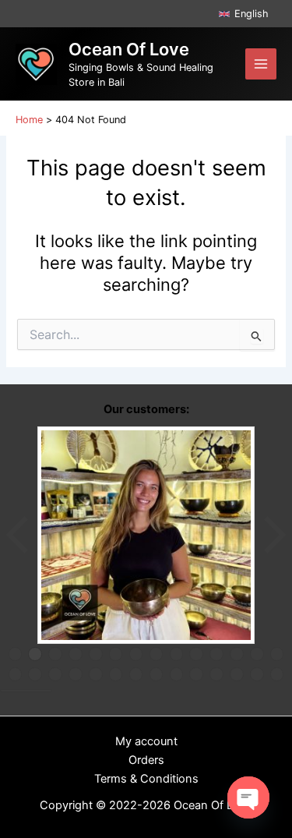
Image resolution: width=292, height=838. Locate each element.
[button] (244, 13)
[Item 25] (216, 674)
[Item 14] (277, 654)
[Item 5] (96, 654)
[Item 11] (216, 654)
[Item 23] (177, 674)
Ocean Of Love (129, 49)
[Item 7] (136, 654)
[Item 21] (136, 674)
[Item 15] (16, 674)
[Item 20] (116, 674)
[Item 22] (157, 674)
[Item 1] (16, 654)
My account (146, 741)
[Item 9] (177, 654)
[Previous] (18, 535)
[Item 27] (257, 674)
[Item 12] (237, 654)
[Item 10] (196, 654)
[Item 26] (237, 674)
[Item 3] (55, 654)
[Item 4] (76, 654)
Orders (146, 760)
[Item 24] (196, 674)
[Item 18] (76, 674)
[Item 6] (116, 654)
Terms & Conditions (146, 779)
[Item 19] (96, 674)
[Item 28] (277, 674)
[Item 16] (35, 674)
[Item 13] (257, 654)
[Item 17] (55, 674)
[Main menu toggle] (260, 64)
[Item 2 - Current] (35, 654)
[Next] (273, 535)
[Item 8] (157, 654)
